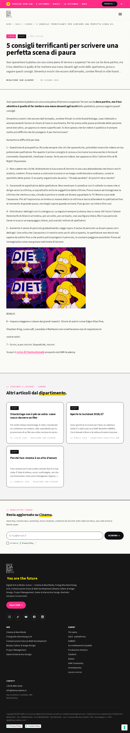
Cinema (28, 24)
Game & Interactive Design (19, 654)
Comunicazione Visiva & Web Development (26, 641)
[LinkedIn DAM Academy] (42, 617)
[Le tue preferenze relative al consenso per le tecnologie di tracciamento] (124, 727)
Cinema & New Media (16, 632)
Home (9, 24)
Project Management (16, 650)
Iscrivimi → (114, 535)
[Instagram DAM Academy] (9, 617)
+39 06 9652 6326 (14, 686)
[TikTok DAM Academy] (18, 617)
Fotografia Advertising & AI (19, 636)
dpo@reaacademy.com (16, 720)
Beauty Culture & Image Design (21, 645)
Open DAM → (16, 605)
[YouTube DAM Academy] (26, 617)
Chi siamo (72, 632)
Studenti (72, 654)
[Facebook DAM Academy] (34, 617)
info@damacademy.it (16, 690)
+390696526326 (26, 717)
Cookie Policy (34, 726)
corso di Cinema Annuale (30, 352)
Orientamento (74, 667)
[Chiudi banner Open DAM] (121, 4)
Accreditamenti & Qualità (80, 645)
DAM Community (75, 663)
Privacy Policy (27, 543)
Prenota (109, 4)
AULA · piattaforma (77, 636)
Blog (18, 24)
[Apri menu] (120, 14)
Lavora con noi (75, 672)
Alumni (71, 658)
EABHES (71, 641)
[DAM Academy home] (9, 14)
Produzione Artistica (78, 650)
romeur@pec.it (100, 717)
